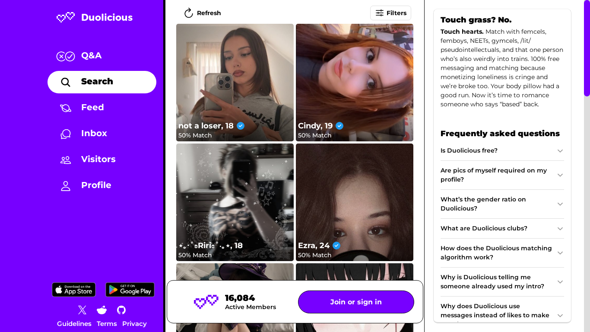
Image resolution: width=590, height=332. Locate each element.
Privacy (134, 323)
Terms (107, 323)
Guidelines (74, 323)
